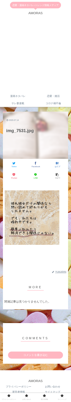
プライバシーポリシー (18, 386)
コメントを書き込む (35, 354)
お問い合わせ (52, 386)
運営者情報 (18, 391)
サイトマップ (52, 391)
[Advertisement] (35, 55)
